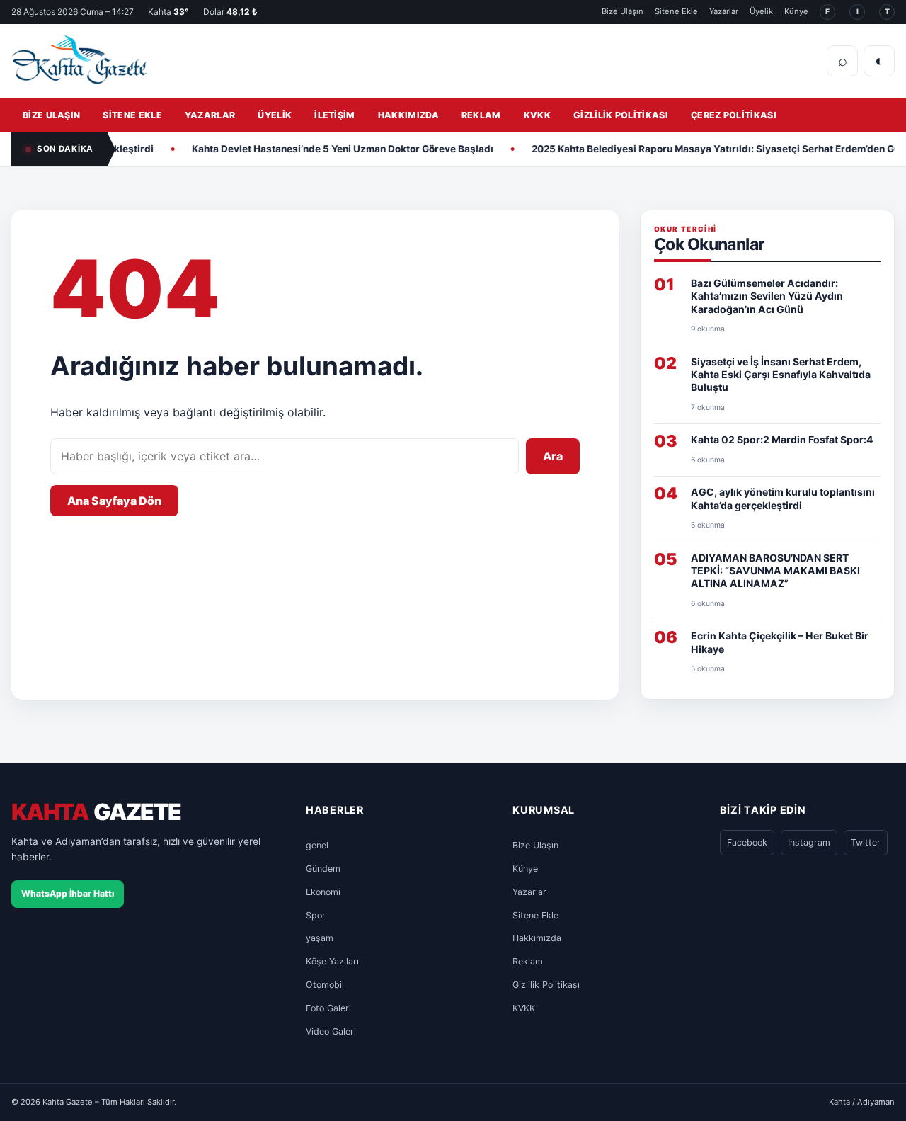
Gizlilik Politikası (620, 115)
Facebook (747, 842)
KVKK (537, 115)
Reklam (481, 115)
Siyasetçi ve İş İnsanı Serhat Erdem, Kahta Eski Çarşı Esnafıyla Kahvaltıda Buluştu (781, 374)
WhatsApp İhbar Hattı (67, 893)
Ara (553, 456)
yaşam (319, 938)
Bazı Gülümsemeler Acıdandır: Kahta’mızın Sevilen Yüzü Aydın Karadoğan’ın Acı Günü (767, 296)
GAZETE (95, 812)
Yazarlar (723, 11)
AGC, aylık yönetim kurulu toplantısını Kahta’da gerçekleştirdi (783, 498)
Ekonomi (323, 892)
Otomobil (325, 984)
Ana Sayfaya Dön (114, 501)
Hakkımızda (408, 115)
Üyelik (761, 11)
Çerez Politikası (733, 115)
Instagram (809, 842)
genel (317, 845)
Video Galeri (331, 1031)
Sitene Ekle (676, 11)
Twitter (866, 842)
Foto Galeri (328, 1008)
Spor (316, 915)
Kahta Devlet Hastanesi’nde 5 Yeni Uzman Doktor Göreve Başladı (324, 148)
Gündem (323, 868)
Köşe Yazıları (332, 961)
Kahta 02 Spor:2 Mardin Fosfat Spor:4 (782, 439)
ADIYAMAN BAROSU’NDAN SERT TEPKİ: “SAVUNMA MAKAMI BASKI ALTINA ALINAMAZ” (775, 571)
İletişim (334, 115)
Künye (796, 11)
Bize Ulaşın (622, 11)
